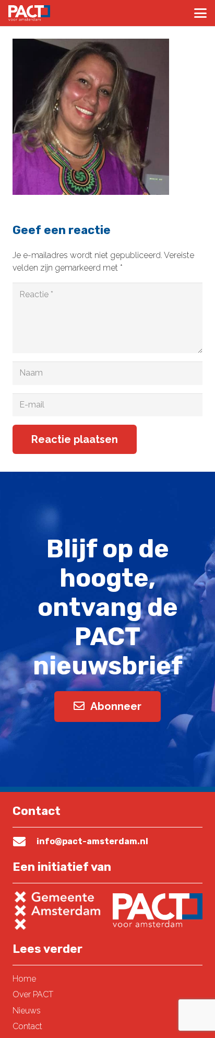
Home (24, 979)
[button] (200, 13)
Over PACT (33, 994)
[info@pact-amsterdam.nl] (25, 841)
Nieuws (27, 1011)
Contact (27, 1026)
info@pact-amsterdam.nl (92, 841)
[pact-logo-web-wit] (29, 13)
